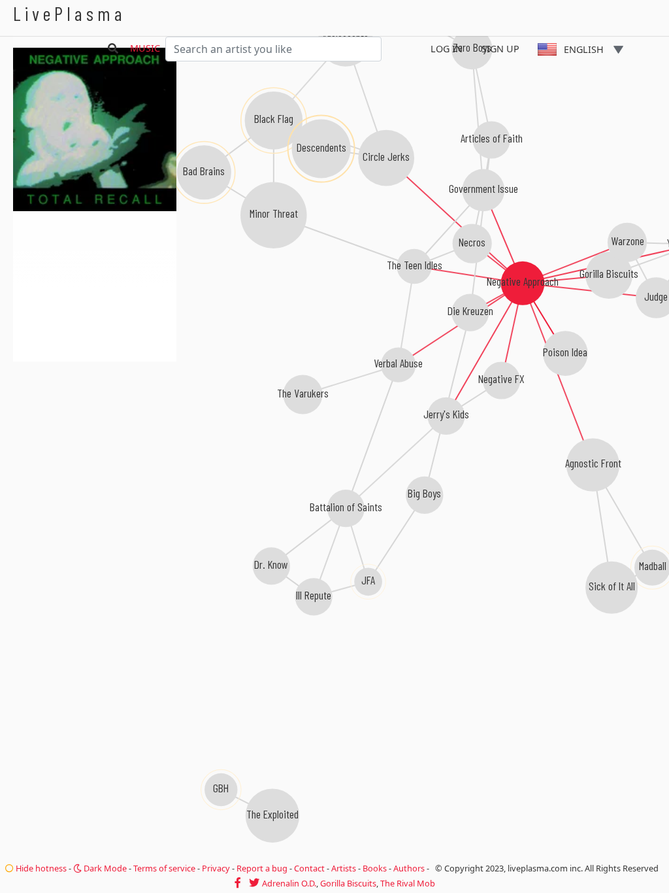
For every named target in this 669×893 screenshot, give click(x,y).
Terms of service (164, 868)
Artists (343, 868)
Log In (447, 48)
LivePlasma (69, 13)
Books (375, 868)
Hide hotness (40, 868)
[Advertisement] (94, 431)
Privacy (216, 868)
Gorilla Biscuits (348, 883)
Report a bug (262, 868)
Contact (309, 868)
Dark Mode (104, 868)
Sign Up (500, 48)
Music (145, 48)
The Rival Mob (407, 883)
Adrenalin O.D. (289, 883)
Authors (409, 868)
